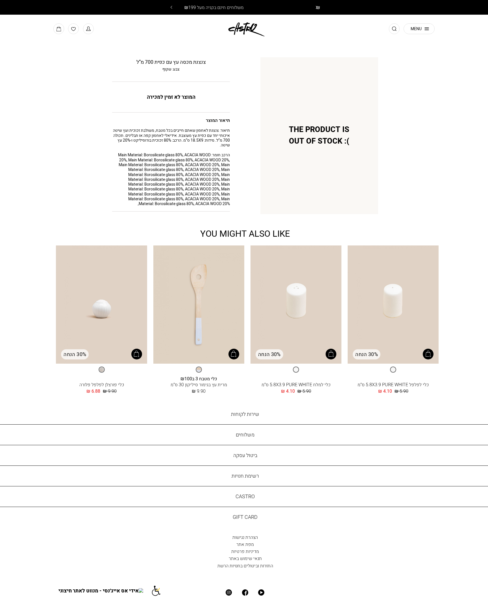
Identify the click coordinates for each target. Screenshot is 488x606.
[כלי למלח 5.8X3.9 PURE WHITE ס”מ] (295, 305)
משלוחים (245, 434)
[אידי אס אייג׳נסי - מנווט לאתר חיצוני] (104, 590)
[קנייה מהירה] (428, 354)
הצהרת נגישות (245, 537)
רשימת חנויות (245, 475)
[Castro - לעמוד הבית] (244, 28)
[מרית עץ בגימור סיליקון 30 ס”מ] (198, 305)
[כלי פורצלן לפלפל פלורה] (101, 305)
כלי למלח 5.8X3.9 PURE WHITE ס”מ (296, 384)
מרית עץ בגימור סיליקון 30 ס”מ (199, 384)
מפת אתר (245, 544)
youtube (261, 593)
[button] (88, 28)
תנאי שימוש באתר (245, 558)
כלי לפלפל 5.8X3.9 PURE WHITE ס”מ (393, 384)
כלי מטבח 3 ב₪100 (198, 378)
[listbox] (393, 370)
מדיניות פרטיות (245, 551)
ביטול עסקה (245, 455)
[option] (393, 369)
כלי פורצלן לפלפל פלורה (101, 384)
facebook (245, 593)
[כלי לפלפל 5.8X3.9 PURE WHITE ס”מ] (393, 305)
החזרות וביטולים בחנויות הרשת (245, 566)
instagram (229, 593)
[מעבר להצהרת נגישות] (159, 590)
